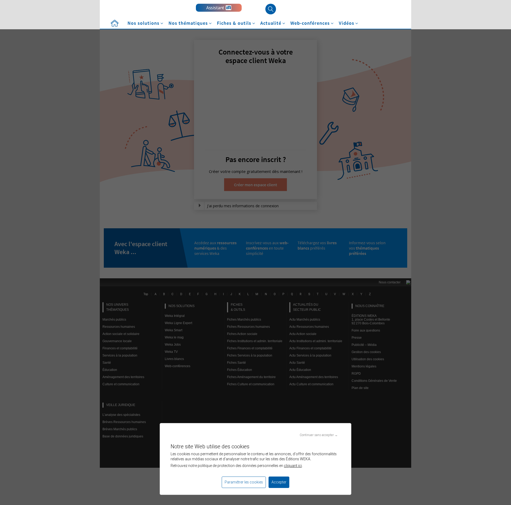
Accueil (114, 23)
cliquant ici (293, 465)
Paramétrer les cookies (244, 482)
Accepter (278, 482)
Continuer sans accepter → (319, 435)
